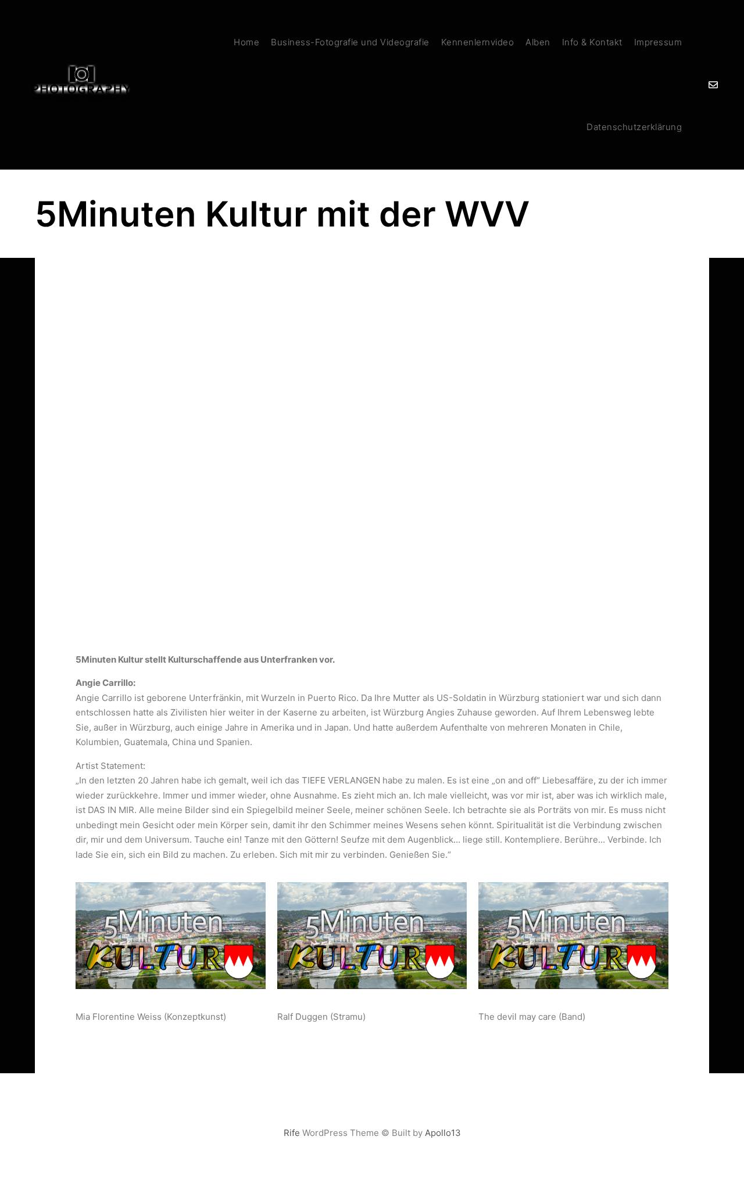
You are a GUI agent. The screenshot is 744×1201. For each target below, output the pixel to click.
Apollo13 (443, 1132)
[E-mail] (713, 84)
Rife (292, 1132)
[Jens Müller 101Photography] (81, 85)
